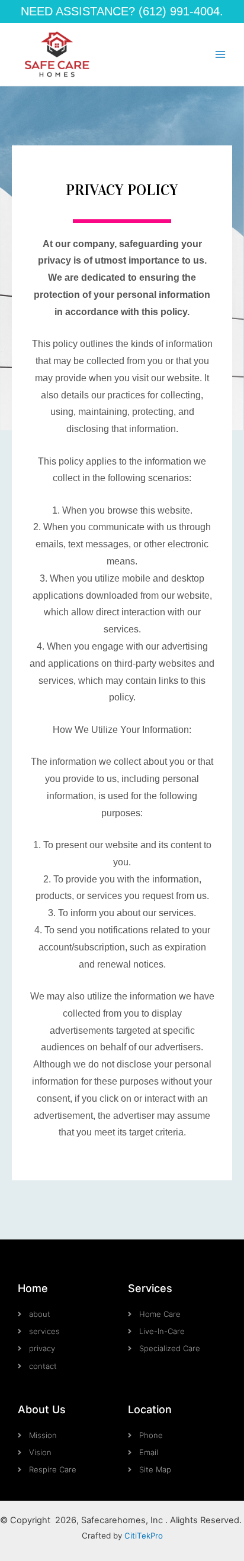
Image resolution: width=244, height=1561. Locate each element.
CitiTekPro (143, 1535)
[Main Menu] (220, 55)
